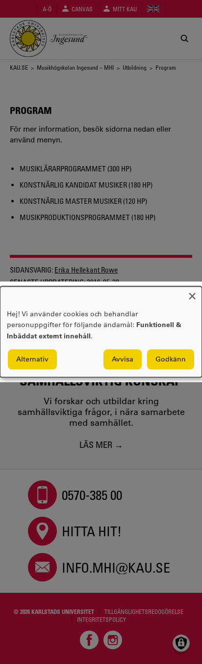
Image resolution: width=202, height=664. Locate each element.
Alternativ (32, 359)
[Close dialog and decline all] (192, 292)
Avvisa (122, 359)
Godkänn (170, 359)
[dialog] (101, 331)
